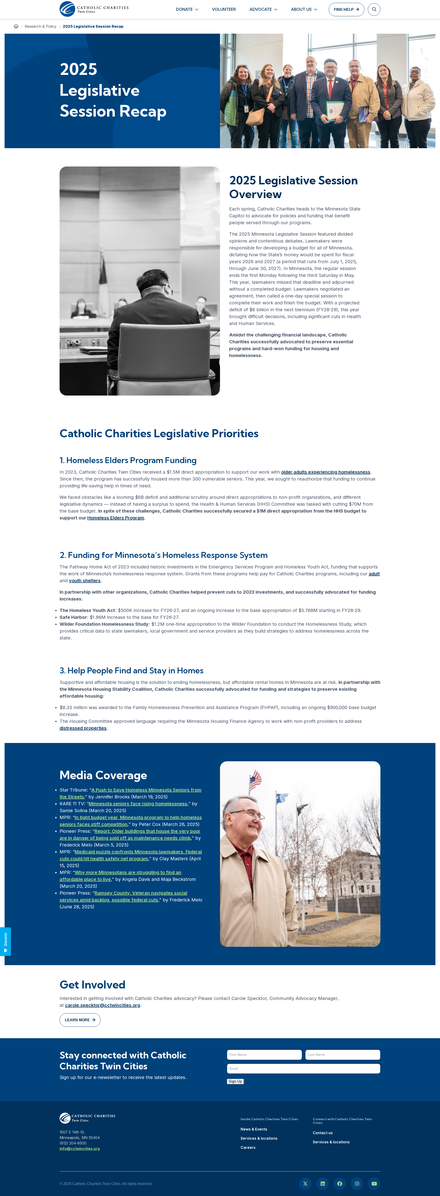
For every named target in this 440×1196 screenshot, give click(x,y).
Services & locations (259, 1138)
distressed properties (83, 728)
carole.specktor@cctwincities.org (102, 1005)
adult (374, 573)
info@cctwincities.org (80, 1148)
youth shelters (85, 580)
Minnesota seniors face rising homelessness (138, 803)
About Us (301, 9)
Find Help (344, 9)
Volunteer (224, 9)
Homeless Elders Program (115, 518)
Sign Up (235, 1081)
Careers (248, 1147)
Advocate (261, 9)
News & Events (254, 1129)
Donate (184, 9)
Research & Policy (40, 26)
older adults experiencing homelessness (325, 472)
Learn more (77, 1020)
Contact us (323, 1132)
